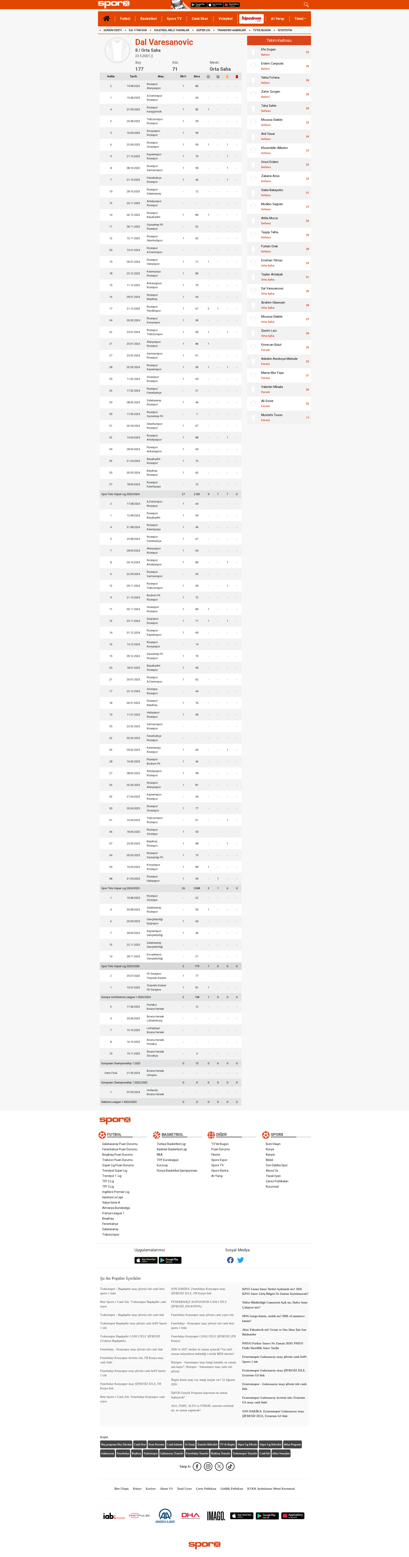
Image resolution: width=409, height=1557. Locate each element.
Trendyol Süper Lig (114, 1170)
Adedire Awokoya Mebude (279, 361)
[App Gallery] (293, 1515)
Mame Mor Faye (272, 375)
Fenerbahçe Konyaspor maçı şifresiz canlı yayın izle (202, 1314)
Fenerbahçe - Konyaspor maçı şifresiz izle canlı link (131, 1349)
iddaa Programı (292, 1444)
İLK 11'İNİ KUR (138, 30)
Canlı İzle (264, 1453)
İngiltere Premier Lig (115, 1192)
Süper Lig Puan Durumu (118, 1165)
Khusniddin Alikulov (274, 150)
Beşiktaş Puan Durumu (117, 1154)
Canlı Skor (200, 19)
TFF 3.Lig (108, 1186)
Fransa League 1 (113, 1213)
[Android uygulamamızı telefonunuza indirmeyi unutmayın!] (199, 4)
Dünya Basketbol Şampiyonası (177, 1170)
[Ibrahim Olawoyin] (253, 305)
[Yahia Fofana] (253, 80)
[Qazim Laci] (253, 333)
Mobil (269, 1160)
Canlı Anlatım (174, 1444)
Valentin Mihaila (272, 389)
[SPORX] (204, 1545)
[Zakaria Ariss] (253, 178)
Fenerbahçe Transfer (197, 1453)
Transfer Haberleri (207, 1444)
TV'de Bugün (220, 1144)
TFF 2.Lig (108, 1181)
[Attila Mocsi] (253, 221)
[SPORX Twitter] (219, 1466)
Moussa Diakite (271, 122)
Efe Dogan (268, 52)
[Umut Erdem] (253, 164)
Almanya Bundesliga (116, 1208)
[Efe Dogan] (253, 52)
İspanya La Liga (112, 1197)
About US (166, 1488)
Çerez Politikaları (277, 1181)
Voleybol (225, 19)
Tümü (298, 19)
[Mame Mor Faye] (253, 375)
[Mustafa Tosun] (253, 417)
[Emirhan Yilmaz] (253, 263)
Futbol (125, 19)
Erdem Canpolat (272, 66)
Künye (270, 1149)
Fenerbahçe (110, 1224)
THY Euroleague (168, 1160)
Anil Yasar (268, 136)
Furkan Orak (269, 248)
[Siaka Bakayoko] (253, 192)
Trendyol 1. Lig (111, 1176)
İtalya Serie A (111, 1202)
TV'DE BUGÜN (262, 30)
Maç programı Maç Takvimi (116, 1444)
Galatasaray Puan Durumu (120, 1144)
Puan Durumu (220, 1149)
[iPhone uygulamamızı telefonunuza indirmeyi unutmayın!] (215, 4)
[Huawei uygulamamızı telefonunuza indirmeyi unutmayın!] (232, 4)
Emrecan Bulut (271, 347)
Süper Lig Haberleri (270, 1444)
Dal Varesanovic (272, 291)
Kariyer (270, 1154)
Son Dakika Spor (277, 1165)
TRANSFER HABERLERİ (231, 30)
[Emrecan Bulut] (253, 347)
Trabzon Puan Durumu (117, 1160)
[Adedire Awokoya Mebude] (253, 361)
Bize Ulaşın (273, 1144)
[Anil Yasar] (253, 136)
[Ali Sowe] (253, 403)
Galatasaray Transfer (171, 1453)
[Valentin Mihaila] (253, 389)
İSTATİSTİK (285, 30)
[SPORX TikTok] (230, 1466)
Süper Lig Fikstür (247, 1444)
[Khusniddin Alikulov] (253, 150)
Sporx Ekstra (219, 1170)
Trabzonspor (111, 1234)
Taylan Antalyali (272, 276)
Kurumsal (272, 1186)
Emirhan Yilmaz (272, 262)
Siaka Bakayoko (272, 192)
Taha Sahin (269, 108)
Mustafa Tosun (271, 417)
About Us (272, 1170)
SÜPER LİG (203, 30)
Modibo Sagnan (272, 206)
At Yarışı (277, 19)
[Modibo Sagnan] (253, 206)
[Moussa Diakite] (253, 122)
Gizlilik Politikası (231, 1488)
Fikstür (215, 1154)
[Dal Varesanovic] (253, 291)
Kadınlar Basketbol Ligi (172, 1149)
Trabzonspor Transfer (245, 1453)
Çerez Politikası (206, 1488)
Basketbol (148, 19)
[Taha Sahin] (253, 108)
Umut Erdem (269, 164)
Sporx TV (174, 19)
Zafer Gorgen (270, 94)
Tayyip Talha (269, 234)
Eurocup (162, 1165)
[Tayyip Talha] (253, 235)
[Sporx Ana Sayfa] (133, 4)
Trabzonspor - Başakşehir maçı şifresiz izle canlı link (132, 1314)
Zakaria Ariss (270, 178)
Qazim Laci (269, 333)
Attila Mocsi (269, 220)
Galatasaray (110, 1229)
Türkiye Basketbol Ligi (171, 1144)
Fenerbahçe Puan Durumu (119, 1149)
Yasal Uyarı (273, 1176)
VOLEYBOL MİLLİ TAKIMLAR (171, 30)
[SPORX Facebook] (197, 1466)
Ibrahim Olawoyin (273, 305)
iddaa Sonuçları (281, 1453)
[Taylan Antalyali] (253, 277)
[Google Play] (267, 1515)
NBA (160, 1154)
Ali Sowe (267, 403)
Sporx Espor (219, 1160)
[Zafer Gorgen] (253, 94)
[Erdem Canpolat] (253, 66)
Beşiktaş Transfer (220, 1453)
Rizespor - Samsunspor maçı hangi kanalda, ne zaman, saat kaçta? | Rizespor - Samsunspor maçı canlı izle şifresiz (204, 1367)
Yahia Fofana (270, 80)
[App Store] (241, 1515)
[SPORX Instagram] (208, 1466)
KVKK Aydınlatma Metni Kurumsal (271, 1488)
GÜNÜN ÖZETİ (113, 30)
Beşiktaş (108, 1218)
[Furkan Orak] (253, 249)
